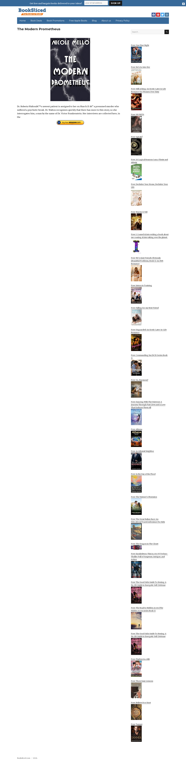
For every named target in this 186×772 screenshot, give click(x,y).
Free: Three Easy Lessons (142, 681)
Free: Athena (136, 429)
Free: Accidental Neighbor (142, 451)
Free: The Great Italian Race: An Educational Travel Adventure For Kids (148, 520)
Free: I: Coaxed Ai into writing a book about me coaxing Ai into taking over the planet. (150, 235)
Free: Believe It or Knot (141, 702)
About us (106, 20)
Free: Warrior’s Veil (139, 212)
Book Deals (36, 20)
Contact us (143, 759)
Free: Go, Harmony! (139, 380)
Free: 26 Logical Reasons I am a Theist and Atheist (149, 161)
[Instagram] (167, 15)
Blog (94, 20)
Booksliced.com (23, 758)
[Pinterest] (158, 15)
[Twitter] (162, 15)
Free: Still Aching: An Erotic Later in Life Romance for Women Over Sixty (148, 90)
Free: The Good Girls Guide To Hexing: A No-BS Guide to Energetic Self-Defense (148, 583)
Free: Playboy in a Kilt (140, 659)
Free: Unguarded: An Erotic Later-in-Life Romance (149, 331)
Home (22, 20)
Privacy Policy (123, 20)
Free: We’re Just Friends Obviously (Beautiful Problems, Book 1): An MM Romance (147, 261)
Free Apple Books (78, 20)
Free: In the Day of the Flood (143, 474)
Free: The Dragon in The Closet (144, 544)
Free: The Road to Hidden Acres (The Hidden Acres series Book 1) (147, 609)
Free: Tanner (136, 724)
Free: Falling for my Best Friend (145, 308)
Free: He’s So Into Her (140, 67)
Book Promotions (55, 20)
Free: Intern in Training (141, 285)
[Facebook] (154, 15)
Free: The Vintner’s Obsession (144, 497)
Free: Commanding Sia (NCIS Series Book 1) (149, 356)
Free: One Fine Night (140, 45)
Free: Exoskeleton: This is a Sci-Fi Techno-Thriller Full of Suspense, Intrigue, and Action (149, 557)
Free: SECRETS (137, 114)
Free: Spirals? (137, 137)
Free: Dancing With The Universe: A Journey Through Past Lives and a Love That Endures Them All (148, 405)
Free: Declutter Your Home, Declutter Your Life (149, 185)
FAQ (153, 759)
